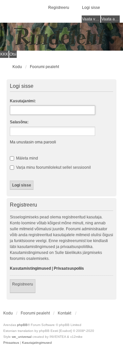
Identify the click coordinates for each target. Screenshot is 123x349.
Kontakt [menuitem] (64, 313)
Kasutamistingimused (30, 268)
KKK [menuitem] (4, 54)
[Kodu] (61, 36)
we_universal (21, 336)
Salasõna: (19, 122)
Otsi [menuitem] (13, 54)
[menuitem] (11, 343)
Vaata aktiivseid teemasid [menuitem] (110, 19)
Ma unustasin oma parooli (33, 142)
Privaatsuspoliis (69, 268)
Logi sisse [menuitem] (91, 7)
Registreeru (22, 284)
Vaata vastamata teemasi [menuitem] (91, 19)
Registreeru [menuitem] (58, 7)
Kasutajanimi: (23, 101)
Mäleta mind (26, 158)
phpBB (22, 325)
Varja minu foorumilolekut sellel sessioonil (53, 167)
